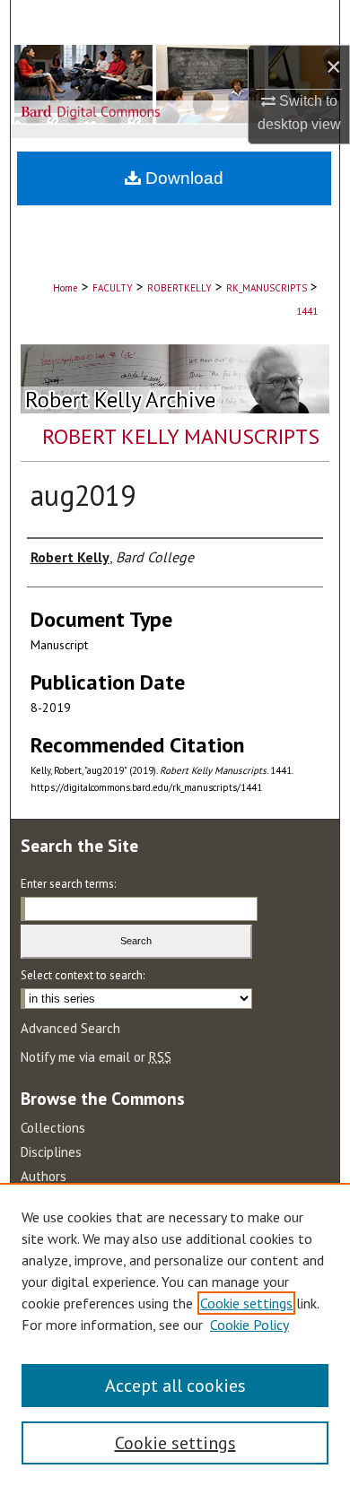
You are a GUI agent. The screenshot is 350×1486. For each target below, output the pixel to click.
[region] (175, 1334)
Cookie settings (246, 1303)
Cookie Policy (249, 1325)
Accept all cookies (175, 1385)
